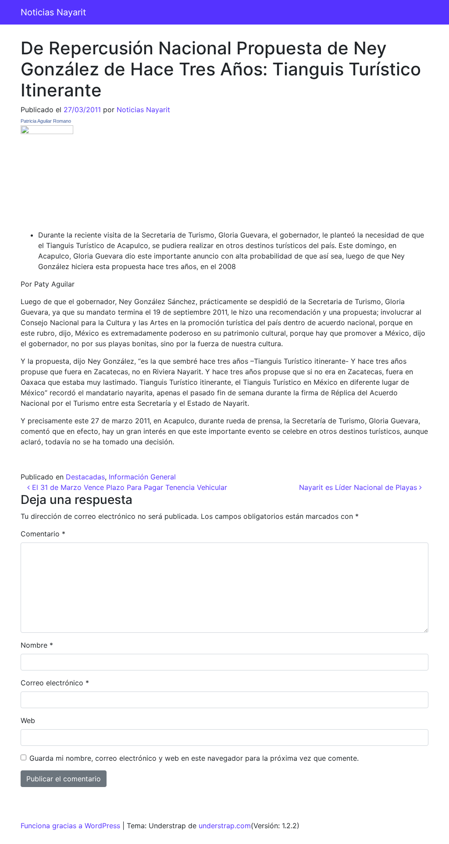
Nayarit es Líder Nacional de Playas (359, 487)
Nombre (37, 645)
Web (28, 720)
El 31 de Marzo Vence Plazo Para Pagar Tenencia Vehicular (128, 487)
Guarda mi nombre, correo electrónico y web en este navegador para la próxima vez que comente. (194, 758)
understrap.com (225, 825)
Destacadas (85, 476)
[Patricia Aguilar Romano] (47, 173)
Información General (142, 476)
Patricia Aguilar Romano (46, 121)
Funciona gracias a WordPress (70, 825)
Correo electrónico (55, 682)
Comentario (43, 533)
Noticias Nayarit (53, 12)
